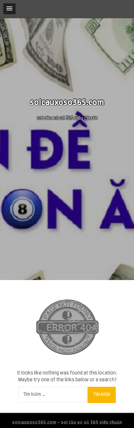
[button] (9, 8)
